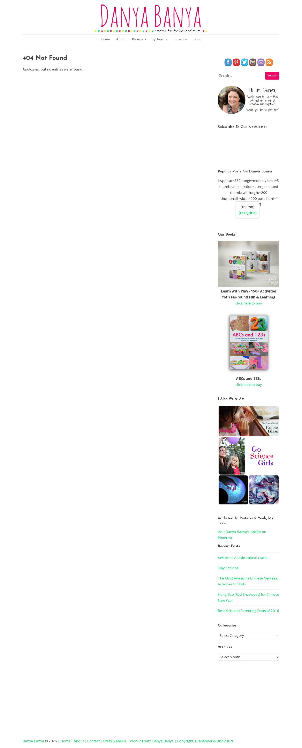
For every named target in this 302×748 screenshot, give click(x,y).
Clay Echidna (228, 567)
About (121, 39)
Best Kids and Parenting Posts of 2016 (248, 610)
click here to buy (248, 303)
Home (105, 39)
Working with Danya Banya (152, 741)
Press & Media (114, 741)
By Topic (157, 39)
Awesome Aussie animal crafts (242, 557)
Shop (198, 39)
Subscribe (180, 39)
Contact (93, 741)
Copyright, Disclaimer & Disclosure (205, 741)
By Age (137, 39)
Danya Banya (33, 741)
